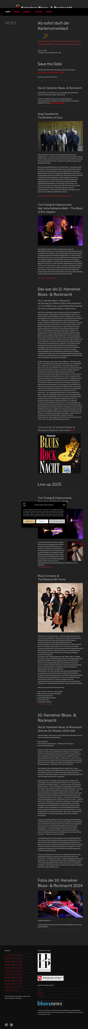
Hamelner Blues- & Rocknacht (46, 8)
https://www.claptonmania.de (47, 278)
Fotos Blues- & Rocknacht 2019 (13, 971)
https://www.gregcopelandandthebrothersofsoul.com (55, 196)
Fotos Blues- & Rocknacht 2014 (13, 987)
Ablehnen (42, 521)
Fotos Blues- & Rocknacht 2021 (13, 967)
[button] (64, 505)
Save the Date (50, 64)
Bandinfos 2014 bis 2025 (11, 990)
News (8, 12)
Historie (26, 12)
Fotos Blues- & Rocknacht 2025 (13, 955)
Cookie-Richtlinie (37, 525)
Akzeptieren (29, 521)
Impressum (52, 525)
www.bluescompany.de (45, 704)
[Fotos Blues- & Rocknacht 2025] (59, 473)
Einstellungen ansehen (57, 521)
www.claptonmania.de (45, 567)
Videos (16, 12)
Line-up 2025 (49, 484)
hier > (73, 430)
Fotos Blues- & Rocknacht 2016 (13, 980)
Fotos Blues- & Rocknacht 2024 (13, 958)
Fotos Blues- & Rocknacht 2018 (13, 974)
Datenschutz (45, 525)
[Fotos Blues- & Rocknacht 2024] (60, 904)
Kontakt (49, 12)
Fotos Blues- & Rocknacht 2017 (13, 977)
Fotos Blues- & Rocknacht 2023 (13, 961)
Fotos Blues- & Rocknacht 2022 (13, 964)
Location (38, 12)
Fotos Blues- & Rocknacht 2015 (13, 983)
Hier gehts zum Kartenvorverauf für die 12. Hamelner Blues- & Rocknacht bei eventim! (60, 43)
